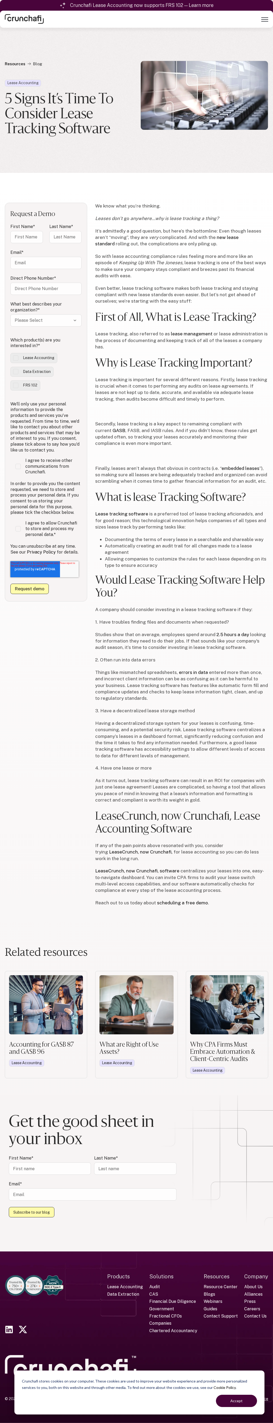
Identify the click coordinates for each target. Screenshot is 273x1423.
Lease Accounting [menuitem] (125, 1286)
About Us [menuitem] (253, 1286)
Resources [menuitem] (217, 1276)
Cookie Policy (225, 1387)
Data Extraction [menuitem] (123, 1294)
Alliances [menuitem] (253, 1294)
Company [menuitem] (256, 1276)
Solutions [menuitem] (161, 1276)
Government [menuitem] (161, 1308)
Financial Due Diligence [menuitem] (172, 1301)
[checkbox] (46, 372)
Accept (236, 1400)
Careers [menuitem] (252, 1308)
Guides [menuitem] (210, 1308)
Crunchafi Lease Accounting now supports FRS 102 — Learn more (142, 5)
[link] (24, 18)
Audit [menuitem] (154, 1286)
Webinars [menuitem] (213, 1301)
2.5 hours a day (232, 634)
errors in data (193, 672)
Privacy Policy (41, 552)
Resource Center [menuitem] (221, 1286)
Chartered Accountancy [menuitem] (173, 1330)
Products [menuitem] (118, 1276)
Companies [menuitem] (160, 1323)
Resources (15, 63)
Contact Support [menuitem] (221, 1316)
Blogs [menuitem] (209, 1294)
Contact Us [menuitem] (255, 1316)
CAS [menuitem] (153, 1294)
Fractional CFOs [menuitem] (165, 1316)
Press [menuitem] (250, 1301)
